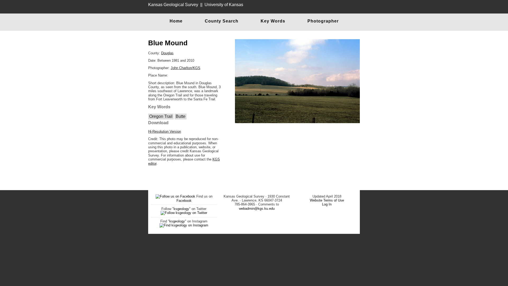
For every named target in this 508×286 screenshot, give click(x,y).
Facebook (184, 201)
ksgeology (181, 209)
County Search (221, 21)
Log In (327, 204)
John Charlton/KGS (185, 68)
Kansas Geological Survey (173, 4)
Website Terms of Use (327, 200)
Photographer (323, 21)
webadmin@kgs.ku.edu (257, 209)
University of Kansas (224, 4)
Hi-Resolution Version (164, 131)
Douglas (167, 53)
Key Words (273, 21)
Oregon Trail (161, 116)
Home (176, 21)
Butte (180, 116)
